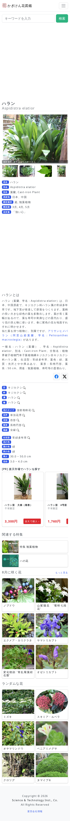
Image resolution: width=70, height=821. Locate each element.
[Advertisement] (35, 63)
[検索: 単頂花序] (23, 415)
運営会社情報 (35, 811)
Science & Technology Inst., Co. (35, 800)
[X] (64, 376)
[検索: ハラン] (18, 397)
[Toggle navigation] (63, 5)
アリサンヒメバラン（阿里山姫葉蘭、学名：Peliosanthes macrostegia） (35, 335)
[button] (10, 171)
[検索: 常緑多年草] (28, 437)
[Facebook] (56, 376)
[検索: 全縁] (18, 430)
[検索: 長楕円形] (23, 425)
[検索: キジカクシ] (24, 387)
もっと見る (61, 572)
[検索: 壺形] (18, 420)
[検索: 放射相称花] (33, 410)
